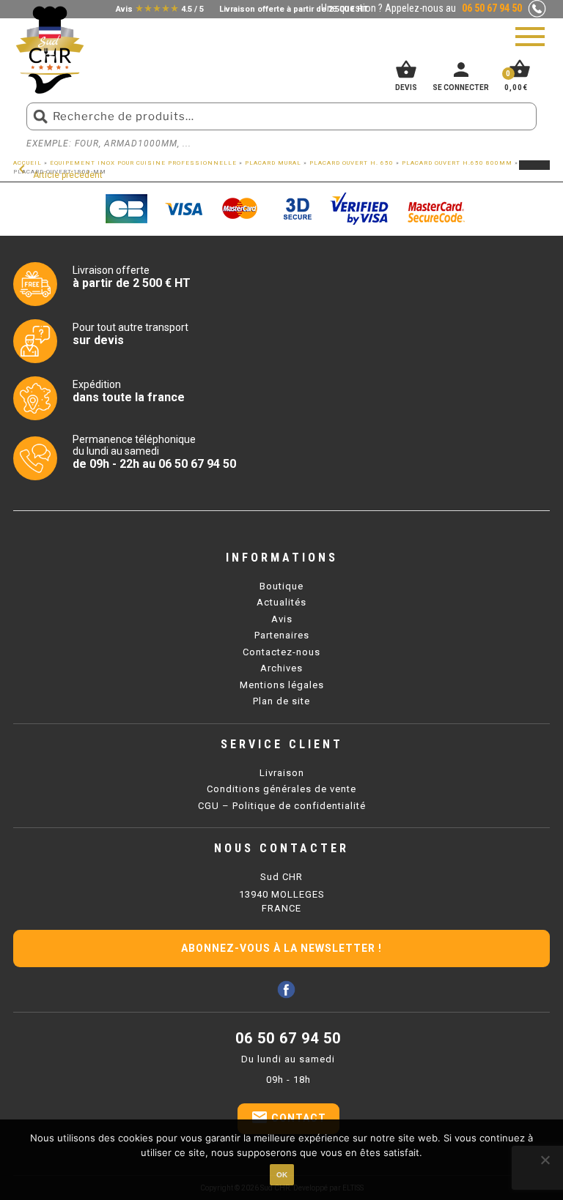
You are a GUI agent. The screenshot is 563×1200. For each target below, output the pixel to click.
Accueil (27, 163)
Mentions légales (282, 684)
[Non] (544, 1159)
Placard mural (273, 163)
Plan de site (281, 701)
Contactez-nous (281, 651)
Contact (288, 1117)
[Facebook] (286, 989)
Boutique (281, 586)
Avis (281, 619)
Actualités (281, 602)
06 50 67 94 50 (288, 1038)
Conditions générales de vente (281, 788)
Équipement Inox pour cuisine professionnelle (143, 163)
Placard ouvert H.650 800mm (457, 163)
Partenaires (281, 635)
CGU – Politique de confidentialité (282, 805)
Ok (281, 1175)
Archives (281, 668)
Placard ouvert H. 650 (351, 163)
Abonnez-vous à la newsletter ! (281, 948)
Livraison (282, 772)
